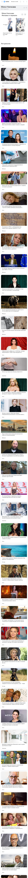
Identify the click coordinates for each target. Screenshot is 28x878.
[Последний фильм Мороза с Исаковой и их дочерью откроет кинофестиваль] (14, 802)
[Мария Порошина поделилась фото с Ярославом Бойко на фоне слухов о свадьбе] (14, 119)
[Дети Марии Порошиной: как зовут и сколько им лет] (14, 657)
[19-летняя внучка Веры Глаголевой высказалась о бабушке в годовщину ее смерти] (14, 822)
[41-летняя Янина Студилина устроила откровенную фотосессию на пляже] (14, 491)
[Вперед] (25, 14)
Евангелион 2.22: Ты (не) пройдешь (20, 34)
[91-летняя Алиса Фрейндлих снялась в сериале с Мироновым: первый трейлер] (14, 574)
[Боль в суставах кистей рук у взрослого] (14, 367)
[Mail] (4, 1)
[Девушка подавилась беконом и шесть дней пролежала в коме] (14, 740)
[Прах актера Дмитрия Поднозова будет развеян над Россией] (14, 471)
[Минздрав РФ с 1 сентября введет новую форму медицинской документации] (14, 512)
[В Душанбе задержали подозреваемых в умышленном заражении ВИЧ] (14, 160)
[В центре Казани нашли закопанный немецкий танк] (14, 326)
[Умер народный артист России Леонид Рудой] (14, 57)
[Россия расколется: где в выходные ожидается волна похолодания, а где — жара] (14, 678)
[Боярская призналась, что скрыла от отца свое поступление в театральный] (14, 284)
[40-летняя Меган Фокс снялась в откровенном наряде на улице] (14, 533)
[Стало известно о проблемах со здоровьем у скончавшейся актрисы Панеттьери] (14, 77)
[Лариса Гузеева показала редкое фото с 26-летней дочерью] (14, 98)
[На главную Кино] (7, 1)
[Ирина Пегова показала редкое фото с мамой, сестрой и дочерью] (14, 181)
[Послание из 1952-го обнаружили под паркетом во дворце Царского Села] (14, 222)
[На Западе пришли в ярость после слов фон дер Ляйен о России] (14, 264)
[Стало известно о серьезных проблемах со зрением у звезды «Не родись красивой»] (14, 636)
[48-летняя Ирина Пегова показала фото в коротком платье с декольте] (14, 243)
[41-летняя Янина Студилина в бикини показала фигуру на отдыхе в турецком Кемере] (14, 388)
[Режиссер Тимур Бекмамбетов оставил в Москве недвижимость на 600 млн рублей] (14, 450)
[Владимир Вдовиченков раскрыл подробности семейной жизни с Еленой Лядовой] (14, 139)
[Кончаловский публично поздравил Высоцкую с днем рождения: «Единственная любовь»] (14, 698)
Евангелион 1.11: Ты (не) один (7, 34)
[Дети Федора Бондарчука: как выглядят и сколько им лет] (14, 843)
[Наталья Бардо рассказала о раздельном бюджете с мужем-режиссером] (14, 760)
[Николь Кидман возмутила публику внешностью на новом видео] (14, 864)
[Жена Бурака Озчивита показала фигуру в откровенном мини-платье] (14, 595)
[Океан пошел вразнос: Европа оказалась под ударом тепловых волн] (14, 553)
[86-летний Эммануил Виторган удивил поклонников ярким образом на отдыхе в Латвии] (14, 781)
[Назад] (22, 14)
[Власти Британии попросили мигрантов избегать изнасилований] (14, 429)
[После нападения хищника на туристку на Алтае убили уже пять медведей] (14, 305)
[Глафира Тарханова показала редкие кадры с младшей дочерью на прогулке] (14, 719)
